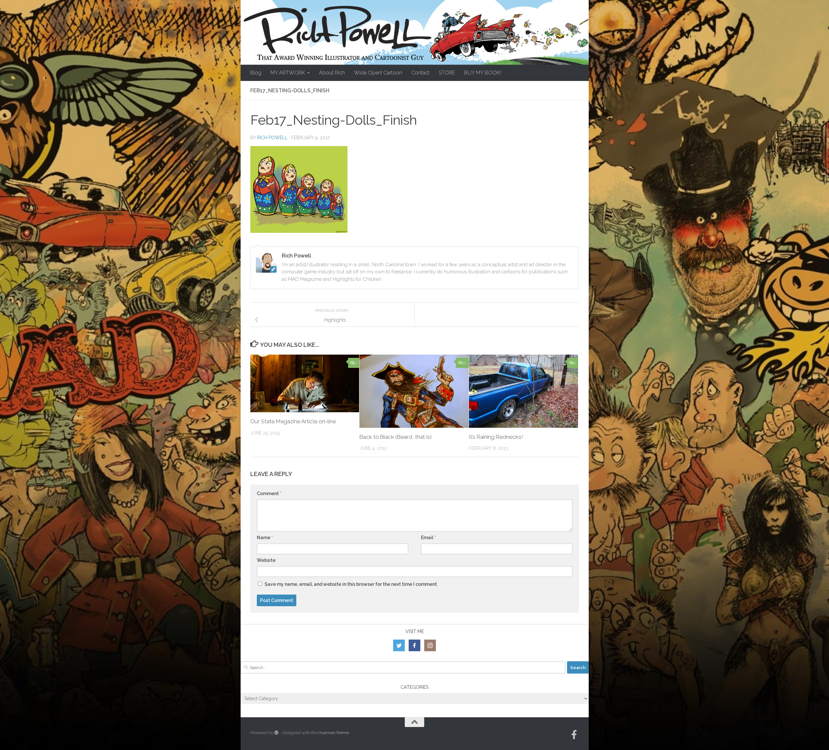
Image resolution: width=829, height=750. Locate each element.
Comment (269, 493)
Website (266, 560)
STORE (447, 73)
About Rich (332, 73)
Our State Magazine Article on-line (293, 421)
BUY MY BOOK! (482, 73)
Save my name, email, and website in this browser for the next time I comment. (351, 584)
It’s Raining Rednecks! (496, 437)
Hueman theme (333, 732)
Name (265, 537)
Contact (420, 73)
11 (464, 362)
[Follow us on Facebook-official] (574, 734)
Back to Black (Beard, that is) (395, 437)
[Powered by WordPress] (276, 733)
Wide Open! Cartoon (378, 73)
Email (428, 537)
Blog (255, 73)
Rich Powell (272, 137)
